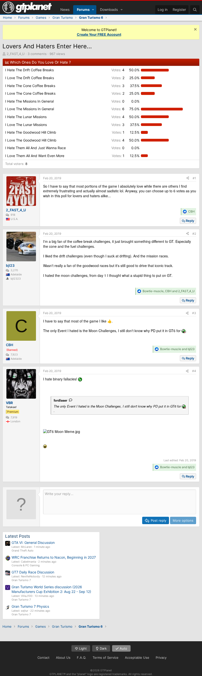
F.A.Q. (81, 657)
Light (82, 648)
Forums (83, 9)
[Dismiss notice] (195, 30)
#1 (194, 178)
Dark (103, 648)
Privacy (161, 657)
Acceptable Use (137, 657)
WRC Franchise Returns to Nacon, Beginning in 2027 (54, 557)
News (64, 9)
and (177, 349)
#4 (194, 371)
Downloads (109, 9)
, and (169, 291)
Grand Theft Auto (23, 550)
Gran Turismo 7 (21, 580)
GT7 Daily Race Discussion (33, 572)
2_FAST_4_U (16, 54)
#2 (194, 233)
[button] (93, 9)
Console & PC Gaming (26, 565)
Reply (190, 221)
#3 (194, 313)
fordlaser (60, 400)
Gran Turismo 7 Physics (30, 606)
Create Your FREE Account (99, 34)
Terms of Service (105, 657)
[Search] (195, 9)
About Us (63, 657)
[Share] (188, 178)
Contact (43, 657)
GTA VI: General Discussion (33, 542)
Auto (123, 648)
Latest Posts (17, 536)
